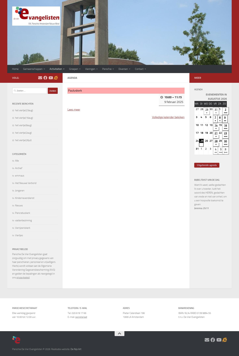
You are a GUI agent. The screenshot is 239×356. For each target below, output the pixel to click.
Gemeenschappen (33, 68)
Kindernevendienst (24, 198)
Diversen (123, 68)
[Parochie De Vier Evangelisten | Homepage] (36, 16)
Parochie (107, 68)
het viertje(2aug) (23, 132)
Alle (17, 160)
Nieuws (19, 205)
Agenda (198, 89)
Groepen (73, 68)
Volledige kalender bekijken (168, 117)
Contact (139, 68)
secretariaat (81, 317)
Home (15, 68)
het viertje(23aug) (24, 110)
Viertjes (19, 235)
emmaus (19, 175)
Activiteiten (56, 68)
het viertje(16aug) (24, 117)
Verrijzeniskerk (22, 227)
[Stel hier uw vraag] (40, 78)
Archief (18, 168)
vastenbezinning (23, 220)
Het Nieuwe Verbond (25, 183)
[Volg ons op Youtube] (51, 78)
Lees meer (73, 109)
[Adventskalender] (56, 78)
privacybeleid (23, 277)
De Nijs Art (76, 349)
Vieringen (90, 68)
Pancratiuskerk (22, 213)
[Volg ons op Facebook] (45, 78)
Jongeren (19, 190)
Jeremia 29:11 (201, 208)
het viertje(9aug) (23, 125)
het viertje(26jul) (23, 140)
